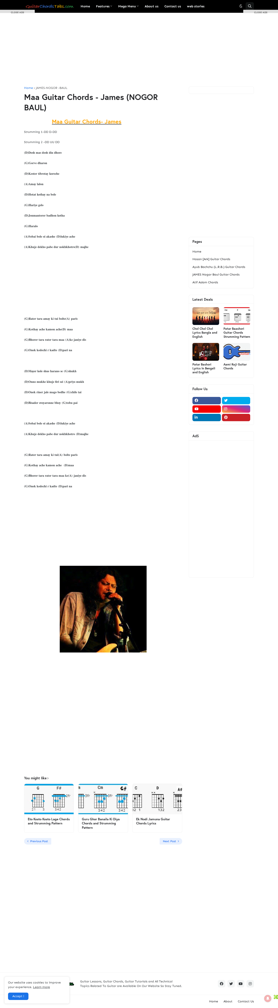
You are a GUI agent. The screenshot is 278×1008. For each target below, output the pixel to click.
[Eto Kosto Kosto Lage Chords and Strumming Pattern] (49, 799)
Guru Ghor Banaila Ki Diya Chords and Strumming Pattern (101, 823)
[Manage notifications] (267, 998)
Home (196, 251)
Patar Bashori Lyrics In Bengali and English (203, 368)
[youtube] (206, 409)
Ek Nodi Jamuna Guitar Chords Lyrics (153, 821)
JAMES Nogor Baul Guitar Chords (216, 274)
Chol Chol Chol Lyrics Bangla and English (204, 332)
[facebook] (206, 400)
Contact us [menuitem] (172, 6)
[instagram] (236, 409)
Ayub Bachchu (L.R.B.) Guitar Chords (218, 267)
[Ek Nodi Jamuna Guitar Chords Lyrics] (157, 799)
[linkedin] (206, 417)
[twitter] (236, 400)
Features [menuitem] (102, 6)
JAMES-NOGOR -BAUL (52, 88)
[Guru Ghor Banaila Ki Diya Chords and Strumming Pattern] (103, 799)
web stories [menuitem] (195, 6)
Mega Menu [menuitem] (127, 6)
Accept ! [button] (18, 996)
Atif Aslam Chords (205, 282)
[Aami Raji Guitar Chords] (236, 352)
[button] (241, 6)
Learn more (41, 987)
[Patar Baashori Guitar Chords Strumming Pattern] (236, 316)
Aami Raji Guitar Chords (235, 366)
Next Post (169, 841)
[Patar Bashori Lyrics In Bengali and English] (205, 352)
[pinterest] (236, 417)
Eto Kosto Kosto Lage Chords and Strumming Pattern (49, 821)
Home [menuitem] (85, 6)
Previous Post (39, 841)
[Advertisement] (139, 49)
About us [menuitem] (151, 6)
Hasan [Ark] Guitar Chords (211, 259)
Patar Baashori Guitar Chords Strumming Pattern (236, 332)
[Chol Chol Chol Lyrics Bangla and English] (205, 316)
